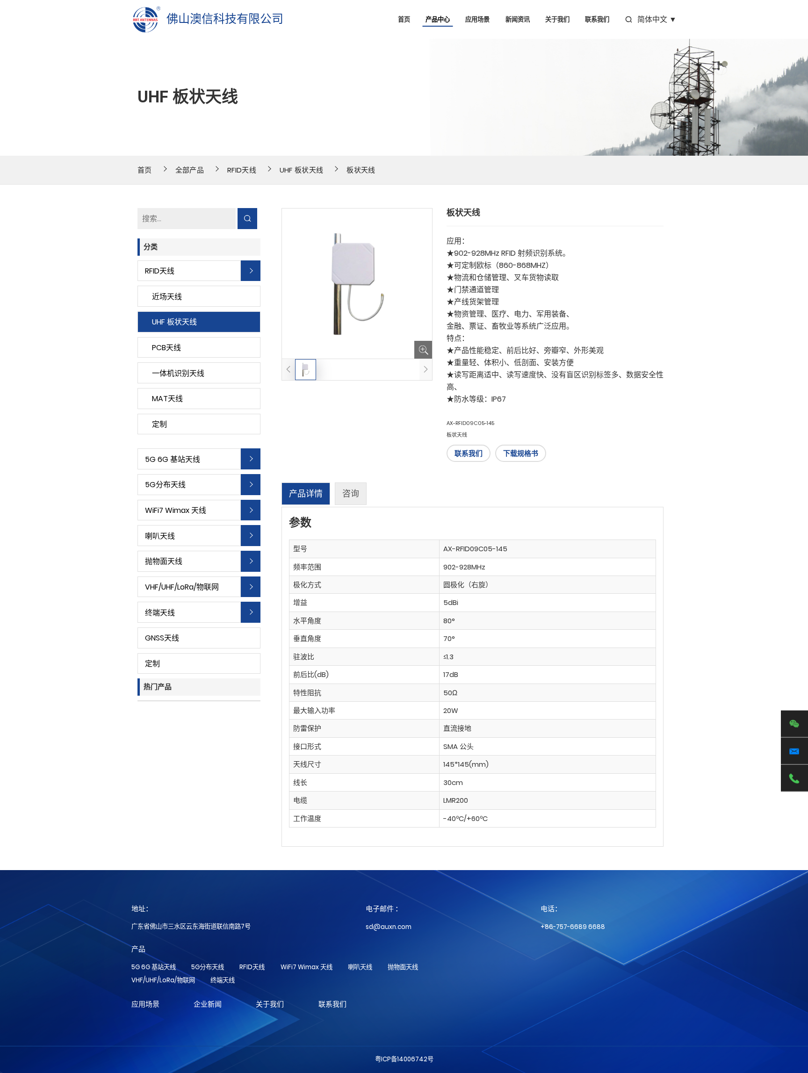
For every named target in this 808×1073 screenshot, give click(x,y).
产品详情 (306, 493)
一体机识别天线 (178, 373)
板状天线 (360, 170)
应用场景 (477, 19)
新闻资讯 (517, 19)
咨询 (350, 493)
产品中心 (438, 19)
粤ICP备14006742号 (404, 1059)
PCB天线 (166, 347)
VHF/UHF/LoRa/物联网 (182, 587)
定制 (159, 424)
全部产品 (189, 170)
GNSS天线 (162, 638)
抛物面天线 (163, 561)
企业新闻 (208, 1004)
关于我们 (557, 19)
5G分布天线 (165, 484)
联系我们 (597, 19)
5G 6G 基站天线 (172, 459)
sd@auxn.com (388, 926)
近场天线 (167, 296)
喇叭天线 (160, 536)
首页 (404, 19)
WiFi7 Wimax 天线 (175, 510)
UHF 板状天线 (302, 170)
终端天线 (160, 612)
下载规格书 (520, 453)
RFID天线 (241, 170)
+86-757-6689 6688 (573, 926)
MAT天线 (167, 398)
